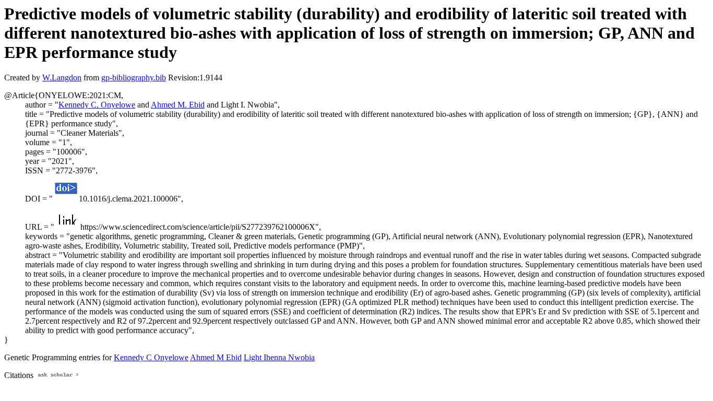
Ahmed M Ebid (216, 357)
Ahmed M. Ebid (178, 104)
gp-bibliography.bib (133, 77)
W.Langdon (61, 77)
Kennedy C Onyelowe (151, 357)
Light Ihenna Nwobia (279, 357)
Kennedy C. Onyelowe (96, 104)
